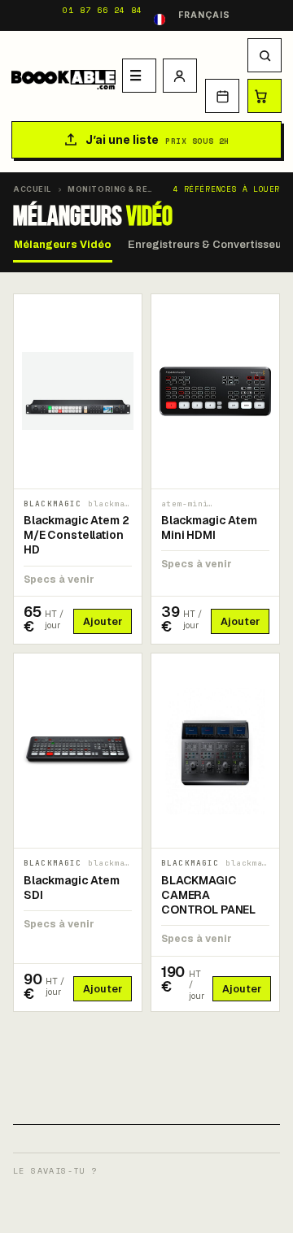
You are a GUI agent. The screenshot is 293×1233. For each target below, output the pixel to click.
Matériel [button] (139, 76)
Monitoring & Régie (115, 189)
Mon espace (180, 76)
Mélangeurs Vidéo (63, 244)
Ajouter (102, 621)
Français (204, 15)
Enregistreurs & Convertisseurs (209, 244)
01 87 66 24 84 (102, 10)
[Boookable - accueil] (63, 75)
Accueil (32, 189)
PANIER (264, 96)
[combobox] (192, 15)
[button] (264, 55)
